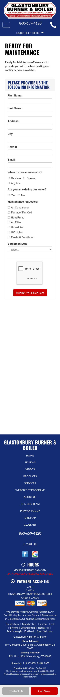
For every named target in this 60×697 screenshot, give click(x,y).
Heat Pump (17, 217)
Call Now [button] (44, 691)
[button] (30, 293)
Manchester (29, 623)
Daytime (16, 178)
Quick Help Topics (28, 32)
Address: (13, 121)
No (23, 195)
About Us (30, 496)
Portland (29, 631)
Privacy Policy (30, 510)
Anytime (16, 183)
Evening (31, 178)
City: (11, 134)
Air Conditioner (20, 207)
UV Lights (17, 232)
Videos (30, 469)
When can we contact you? (25, 172)
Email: (12, 159)
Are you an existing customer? (27, 189)
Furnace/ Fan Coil (21, 212)
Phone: (12, 147)
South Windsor (45, 631)
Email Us (30, 544)
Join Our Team (30, 503)
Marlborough (14, 631)
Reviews (30, 462)
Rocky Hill (43, 627)
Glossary (30, 524)
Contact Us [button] (16, 691)
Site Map (30, 517)
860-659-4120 (30, 533)
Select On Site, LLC (38, 668)
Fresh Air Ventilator (22, 237)
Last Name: (15, 108)
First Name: (15, 95)
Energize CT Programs (30, 490)
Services (30, 483)
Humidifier (17, 227)
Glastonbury (12, 623)
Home (30, 455)
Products (30, 476)
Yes (13, 195)
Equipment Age (17, 244)
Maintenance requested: (23, 201)
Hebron (42, 623)
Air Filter (16, 222)
